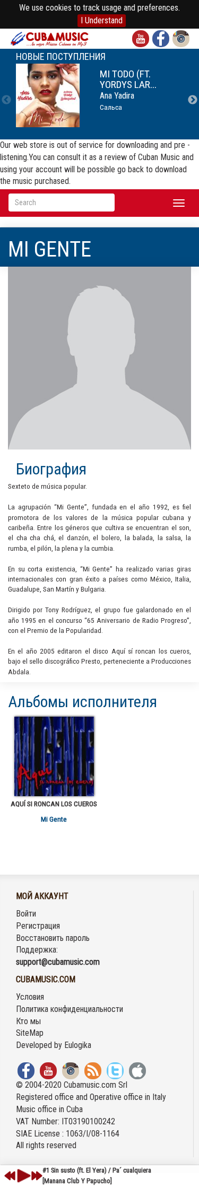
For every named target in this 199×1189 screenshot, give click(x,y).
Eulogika (77, 1045)
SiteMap (30, 1033)
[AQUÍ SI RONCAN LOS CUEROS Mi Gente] (54, 756)
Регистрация (38, 926)
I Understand (102, 20)
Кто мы (28, 1021)
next (36, 1175)
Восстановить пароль (53, 938)
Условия (30, 997)
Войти (26, 914)
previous (10, 1175)
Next (192, 100)
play (22, 1175)
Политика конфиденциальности (69, 1009)
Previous (6, 100)
